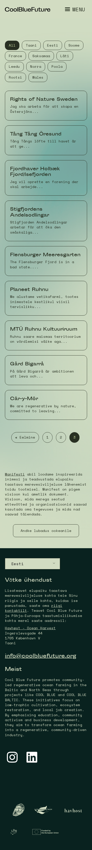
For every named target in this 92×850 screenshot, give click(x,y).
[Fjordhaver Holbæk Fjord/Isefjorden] (46, 177)
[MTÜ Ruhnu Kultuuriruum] (46, 335)
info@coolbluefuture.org (40, 656)
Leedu (14, 66)
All (12, 45)
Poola (57, 66)
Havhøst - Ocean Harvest (30, 627)
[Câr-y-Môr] (46, 405)
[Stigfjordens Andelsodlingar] (46, 221)
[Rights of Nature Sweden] (46, 105)
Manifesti (15, 474)
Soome (73, 45)
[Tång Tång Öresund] (46, 140)
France (15, 55)
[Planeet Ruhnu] (46, 298)
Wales (37, 77)
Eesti (52, 45)
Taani (31, 45)
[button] (46, 530)
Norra (35, 66)
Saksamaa (41, 55)
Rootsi (15, 77)
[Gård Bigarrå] (46, 370)
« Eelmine (25, 437)
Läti (64, 55)
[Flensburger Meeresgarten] (46, 261)
